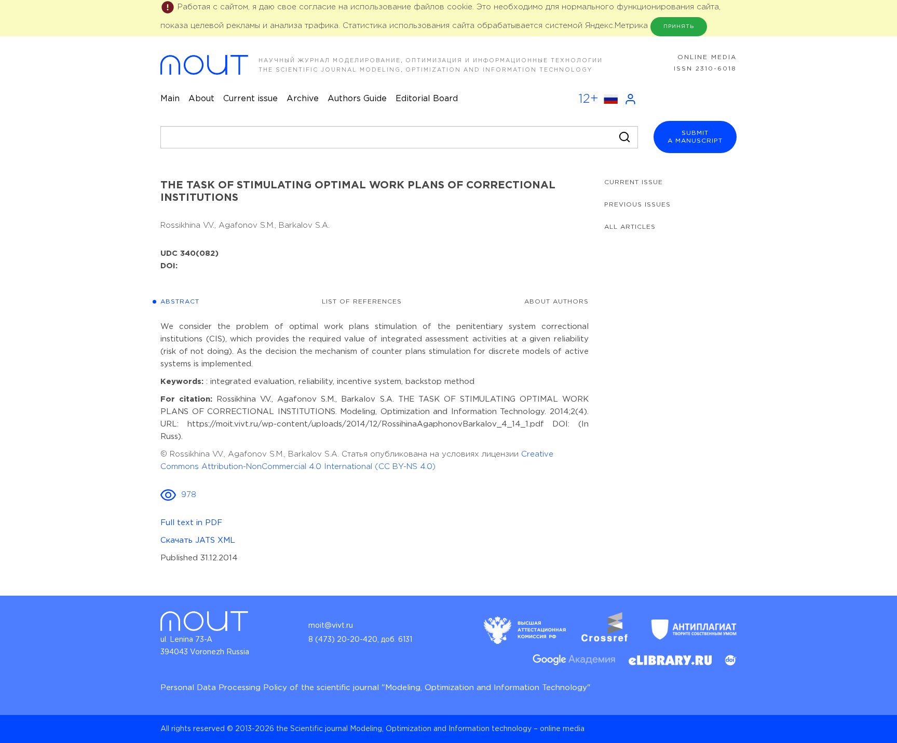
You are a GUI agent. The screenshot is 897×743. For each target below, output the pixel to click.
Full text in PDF (191, 522)
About (201, 99)
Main (170, 99)
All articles (630, 227)
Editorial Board (427, 99)
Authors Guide (357, 99)
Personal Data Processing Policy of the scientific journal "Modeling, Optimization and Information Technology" (375, 687)
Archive (303, 99)
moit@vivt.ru (330, 626)
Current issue (250, 99)
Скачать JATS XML (197, 540)
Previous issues (637, 205)
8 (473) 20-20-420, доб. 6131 (360, 640)
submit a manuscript (695, 137)
